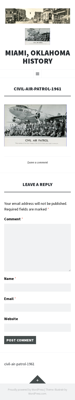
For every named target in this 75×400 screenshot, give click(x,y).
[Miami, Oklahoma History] (37, 16)
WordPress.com (37, 393)
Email (10, 298)
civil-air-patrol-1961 (19, 364)
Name (10, 278)
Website (11, 318)
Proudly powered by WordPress (26, 389)
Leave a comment (38, 162)
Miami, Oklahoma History (37, 57)
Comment (13, 219)
